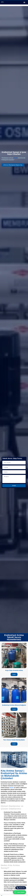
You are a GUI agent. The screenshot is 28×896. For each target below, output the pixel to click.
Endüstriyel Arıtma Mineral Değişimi (14, 705)
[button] (24, 2)
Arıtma (15, 158)
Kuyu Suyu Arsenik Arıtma (14, 670)
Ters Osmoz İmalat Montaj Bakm (14, 740)
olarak (11, 787)
